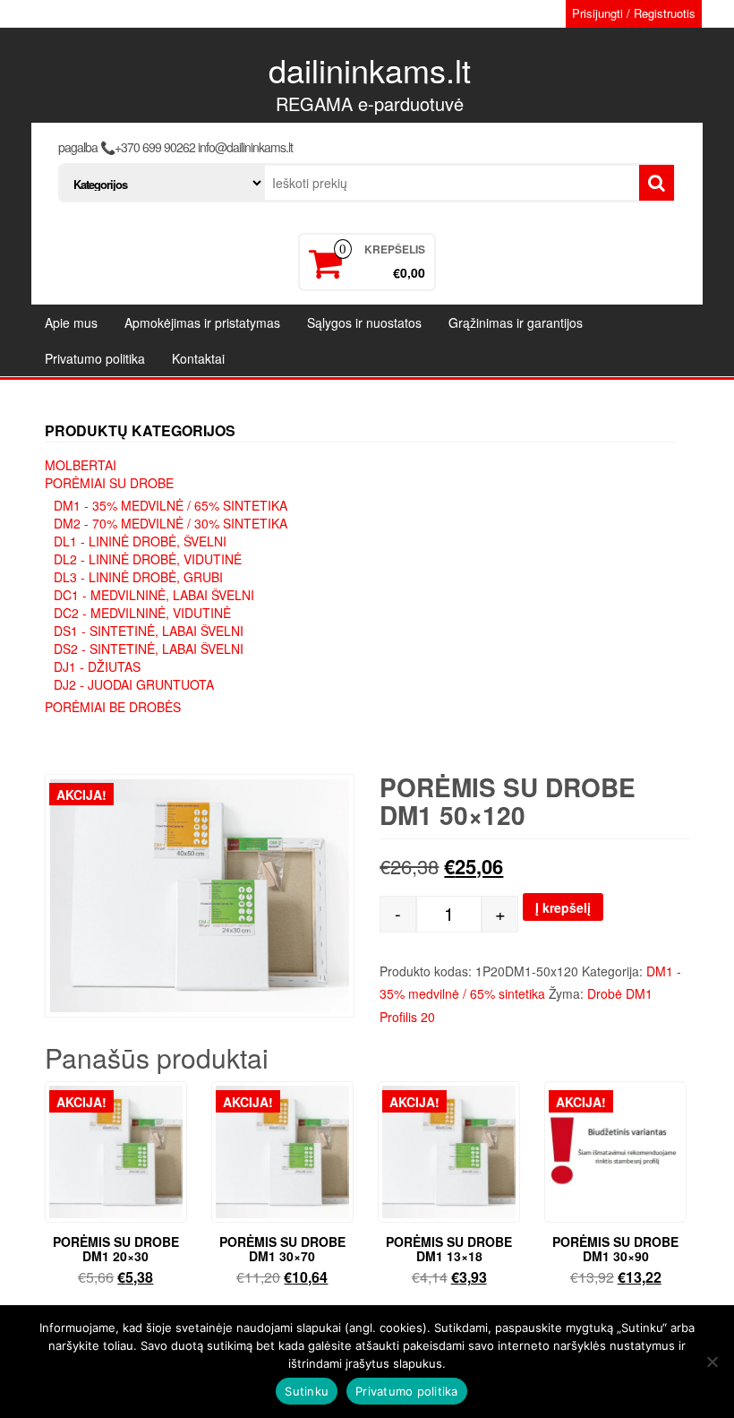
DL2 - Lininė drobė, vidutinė (148, 559)
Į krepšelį (563, 907)
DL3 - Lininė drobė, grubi (138, 577)
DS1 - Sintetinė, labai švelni (148, 631)
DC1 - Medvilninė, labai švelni (154, 595)
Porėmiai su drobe (109, 483)
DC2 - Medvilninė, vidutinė (142, 613)
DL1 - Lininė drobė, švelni (140, 541)
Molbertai (80, 465)
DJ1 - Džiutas (97, 666)
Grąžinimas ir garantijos (515, 322)
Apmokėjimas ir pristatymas (202, 322)
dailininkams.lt (370, 69)
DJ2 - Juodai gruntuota (134, 684)
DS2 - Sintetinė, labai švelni (148, 648)
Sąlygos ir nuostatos (364, 322)
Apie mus (71, 322)
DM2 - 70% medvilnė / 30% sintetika (170, 523)
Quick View (179, 1108)
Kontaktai (198, 358)
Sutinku (307, 1391)
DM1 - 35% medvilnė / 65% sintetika (170, 505)
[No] (712, 1362)
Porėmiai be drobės (113, 707)
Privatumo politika (95, 358)
